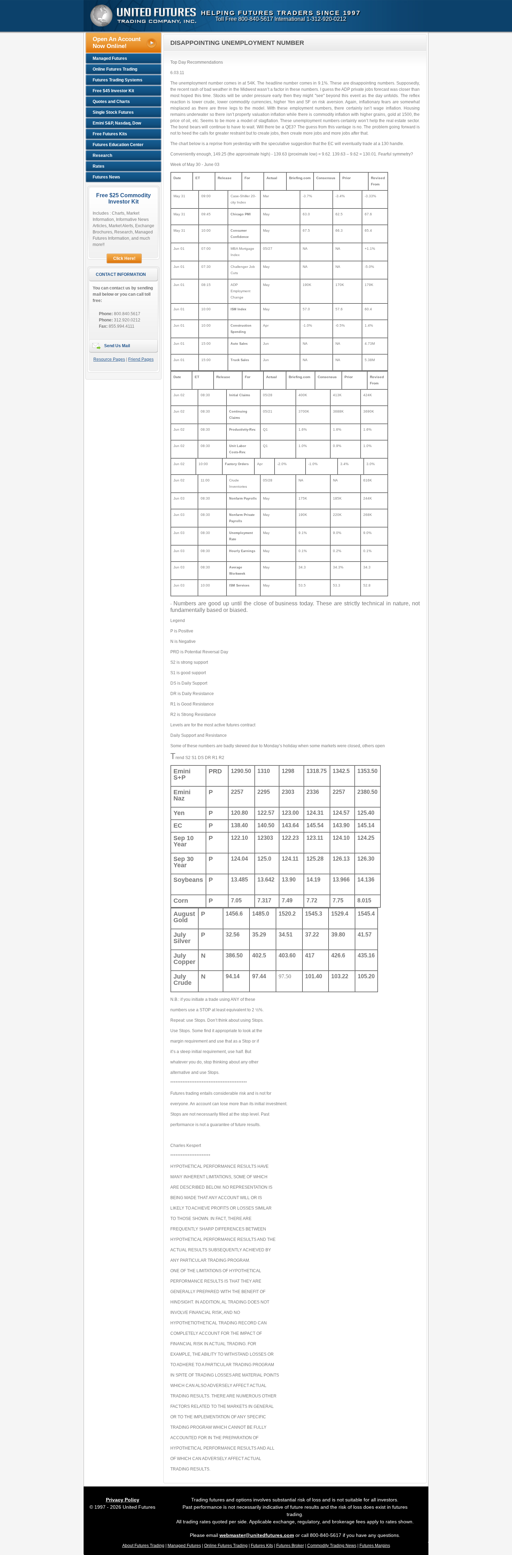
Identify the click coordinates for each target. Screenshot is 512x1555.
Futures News (106, 177)
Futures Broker (290, 1545)
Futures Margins (374, 1545)
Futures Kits (262, 1545)
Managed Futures (184, 1545)
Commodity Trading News (331, 1545)
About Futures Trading (143, 1545)
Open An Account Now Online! (117, 42)
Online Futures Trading (226, 1545)
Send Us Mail (117, 345)
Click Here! (124, 258)
